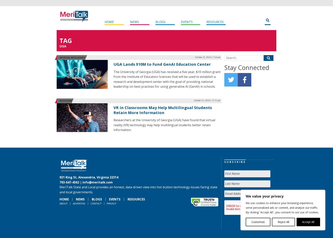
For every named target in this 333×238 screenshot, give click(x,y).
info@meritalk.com (97, 182)
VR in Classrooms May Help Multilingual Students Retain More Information (163, 110)
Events (187, 22)
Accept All (308, 222)
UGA (63, 46)
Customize (258, 222)
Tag (66, 40)
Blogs (161, 22)
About (64, 203)
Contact (96, 203)
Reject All (283, 222)
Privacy (111, 203)
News (134, 22)
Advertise (79, 203)
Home (109, 22)
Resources (215, 22)
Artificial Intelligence (72, 57)
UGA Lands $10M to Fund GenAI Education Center (162, 64)
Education (66, 100)
